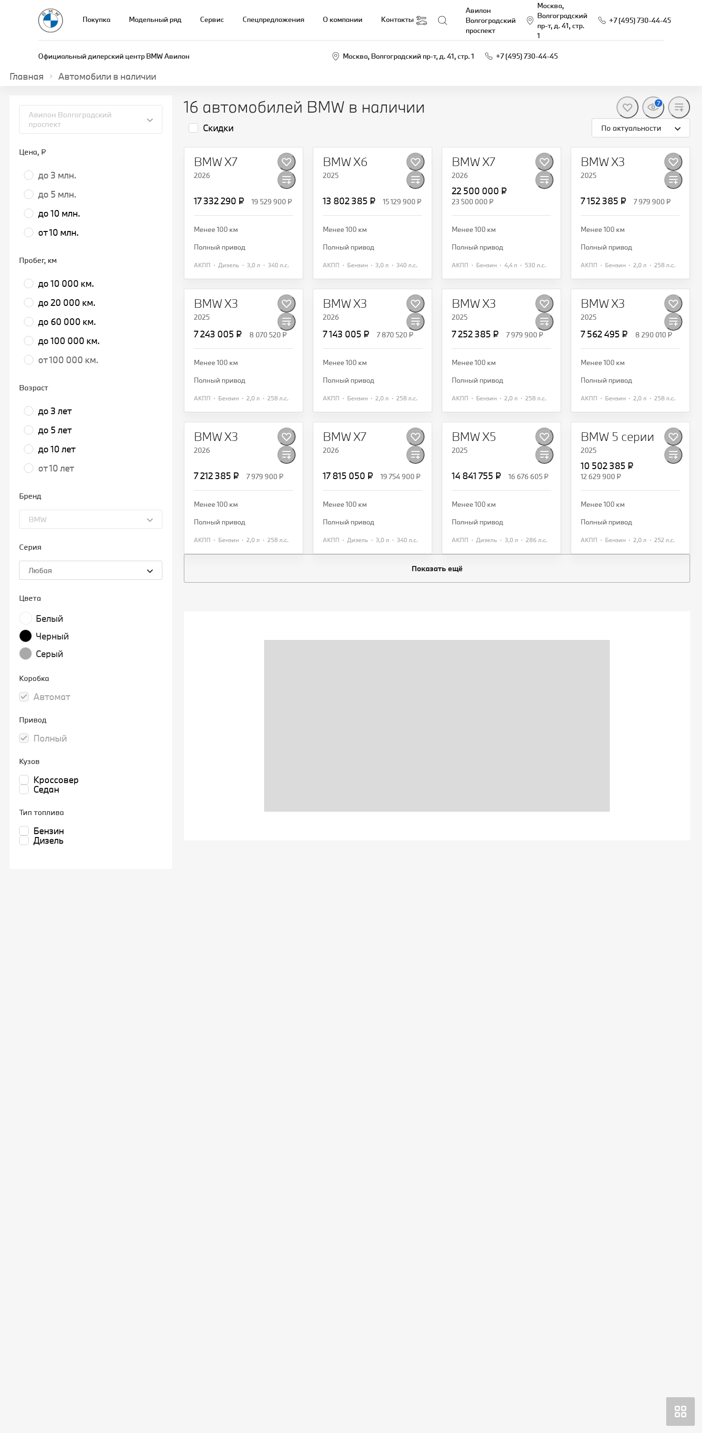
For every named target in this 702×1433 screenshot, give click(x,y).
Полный (50, 738)
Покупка (96, 19)
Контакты (397, 19)
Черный (52, 636)
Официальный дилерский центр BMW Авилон (114, 56)
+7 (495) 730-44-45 (527, 56)
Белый (49, 618)
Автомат (51, 696)
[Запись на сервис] (421, 20)
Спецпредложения (273, 19)
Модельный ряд (155, 19)
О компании (342, 19)
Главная (27, 76)
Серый (49, 653)
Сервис (212, 19)
